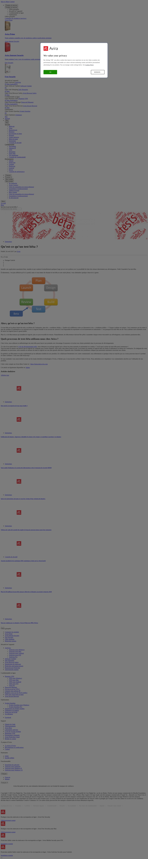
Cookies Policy (89, 65)
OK (50, 72)
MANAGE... (97, 72)
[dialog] (74, 60)
